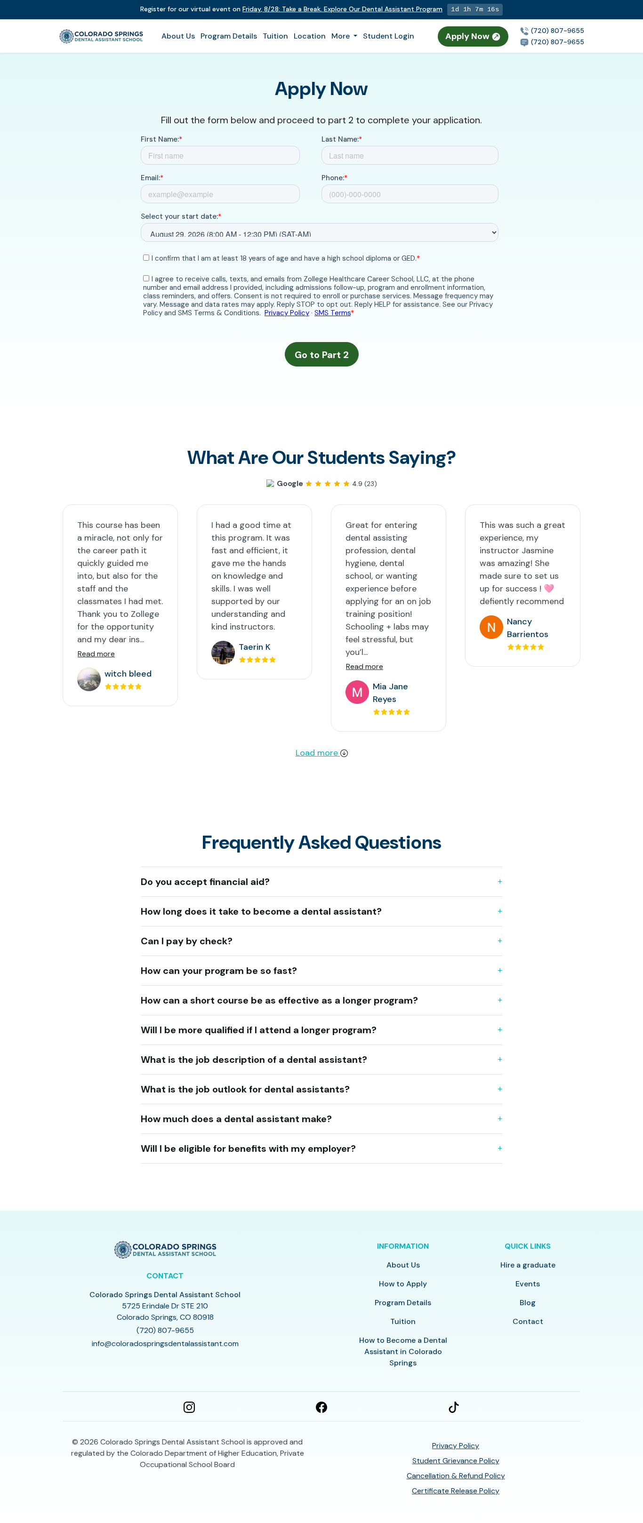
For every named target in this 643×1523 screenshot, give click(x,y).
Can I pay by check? (187, 941)
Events (527, 1284)
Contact (528, 1321)
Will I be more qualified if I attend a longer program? (259, 1030)
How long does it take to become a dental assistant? (261, 911)
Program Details (229, 36)
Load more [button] (318, 752)
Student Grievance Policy (455, 1461)
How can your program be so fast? (219, 971)
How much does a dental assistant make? (236, 1119)
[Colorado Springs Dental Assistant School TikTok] (453, 1406)
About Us (178, 36)
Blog (528, 1303)
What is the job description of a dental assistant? (254, 1059)
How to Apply (403, 1284)
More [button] (341, 36)
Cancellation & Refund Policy (456, 1476)
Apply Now (468, 36)
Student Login (388, 36)
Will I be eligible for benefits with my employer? (248, 1148)
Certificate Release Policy (455, 1491)
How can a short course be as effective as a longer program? (279, 1000)
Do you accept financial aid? (205, 882)
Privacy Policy (455, 1446)
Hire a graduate (527, 1265)
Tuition (275, 36)
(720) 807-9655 (556, 30)
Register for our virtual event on (291, 9)
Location (310, 36)
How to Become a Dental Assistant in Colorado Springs (403, 1351)
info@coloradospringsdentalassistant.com (165, 1343)
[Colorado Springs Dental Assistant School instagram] (189, 1406)
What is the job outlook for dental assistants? (245, 1089)
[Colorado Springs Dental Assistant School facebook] (321, 1406)
